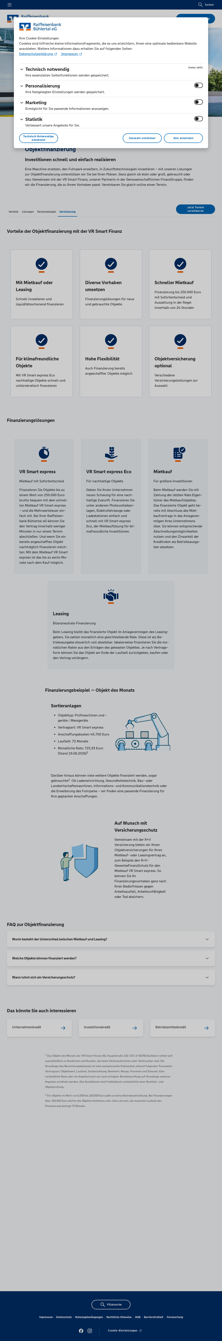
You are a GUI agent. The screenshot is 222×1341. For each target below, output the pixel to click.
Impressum (69, 54)
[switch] (198, 85)
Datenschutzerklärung (36, 54)
